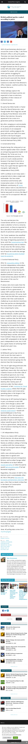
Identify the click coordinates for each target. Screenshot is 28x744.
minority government (8, 411)
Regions (14, 12)
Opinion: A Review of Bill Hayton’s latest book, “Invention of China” (15, 702)
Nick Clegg (3, 546)
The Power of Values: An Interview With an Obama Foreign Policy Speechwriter (16, 687)
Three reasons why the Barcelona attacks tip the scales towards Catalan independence (23, 594)
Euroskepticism (5, 543)
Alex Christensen (12, 558)
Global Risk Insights (14, 2)
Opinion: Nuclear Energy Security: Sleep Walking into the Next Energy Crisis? (16, 633)
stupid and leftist (7, 465)
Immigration (4, 545)
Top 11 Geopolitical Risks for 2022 (15, 681)
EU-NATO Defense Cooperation (14, 653)
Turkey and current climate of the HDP (4, 592)
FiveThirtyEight (6, 532)
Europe (3, 538)
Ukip (7, 549)
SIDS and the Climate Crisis (13, 627)
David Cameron (5, 541)
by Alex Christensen (6, 44)
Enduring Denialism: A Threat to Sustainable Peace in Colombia (14, 660)
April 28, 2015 (14, 44)
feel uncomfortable (12, 467)
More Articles (14, 666)
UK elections (5, 548)
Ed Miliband (9, 542)
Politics (7, 538)
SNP (6, 548)
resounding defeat (13, 263)
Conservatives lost (17, 242)
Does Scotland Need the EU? (13, 708)
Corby (21, 185)
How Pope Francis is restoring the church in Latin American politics (14, 594)
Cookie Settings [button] (7, 737)
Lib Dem (10, 545)
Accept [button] (15, 737)
